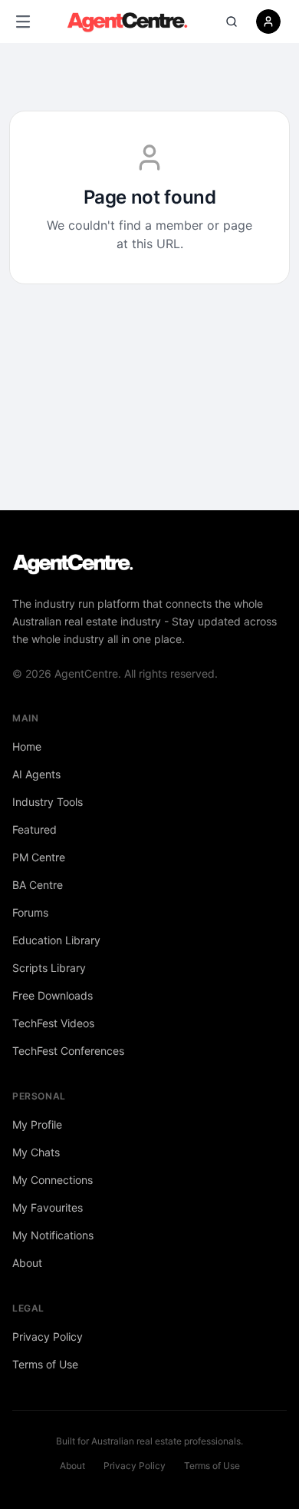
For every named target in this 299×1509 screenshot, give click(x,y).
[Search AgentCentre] (231, 21)
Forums (30, 912)
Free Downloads (52, 995)
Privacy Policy (47, 1336)
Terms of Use (45, 1364)
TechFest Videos (53, 1023)
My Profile (37, 1124)
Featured (34, 829)
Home (26, 746)
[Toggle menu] (23, 21)
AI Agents (36, 774)
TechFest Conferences (68, 1050)
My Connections (52, 1179)
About (27, 1262)
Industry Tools (47, 801)
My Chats (36, 1152)
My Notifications (53, 1235)
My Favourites (47, 1207)
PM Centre (38, 857)
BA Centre (37, 884)
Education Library (56, 940)
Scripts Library (49, 967)
